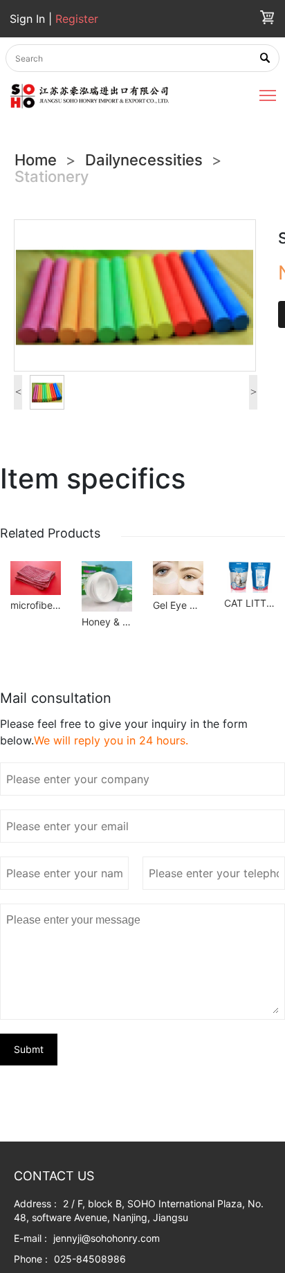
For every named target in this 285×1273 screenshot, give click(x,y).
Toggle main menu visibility (268, 94)
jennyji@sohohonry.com (106, 1238)
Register (76, 19)
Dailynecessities (144, 160)
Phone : (31, 1259)
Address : (35, 1203)
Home (36, 160)
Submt (29, 1049)
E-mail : (30, 1238)
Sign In (29, 19)
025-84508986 (90, 1259)
